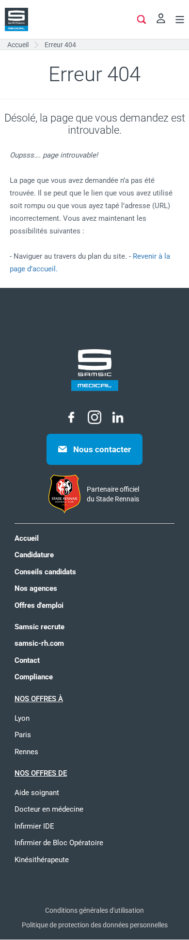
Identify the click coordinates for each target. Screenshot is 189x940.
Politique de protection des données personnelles (95, 925)
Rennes (26, 751)
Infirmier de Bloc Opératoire (59, 842)
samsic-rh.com (39, 643)
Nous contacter (102, 449)
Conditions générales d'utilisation (94, 910)
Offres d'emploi (39, 605)
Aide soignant (37, 792)
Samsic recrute (39, 626)
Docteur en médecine (49, 809)
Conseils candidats (45, 572)
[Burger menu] (179, 21)
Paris (23, 734)
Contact (27, 660)
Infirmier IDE (34, 826)
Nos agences (36, 588)
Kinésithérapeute (42, 859)
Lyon (22, 718)
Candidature (34, 554)
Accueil (27, 538)
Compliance (34, 677)
